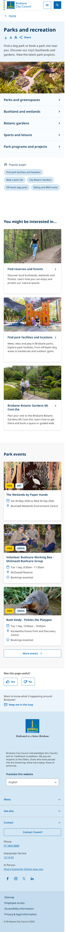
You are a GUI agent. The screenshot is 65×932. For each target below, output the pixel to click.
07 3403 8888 (11, 845)
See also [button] (9, 811)
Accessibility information (19, 908)
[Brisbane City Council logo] (17, 5)
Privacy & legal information (20, 914)
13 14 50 (9, 857)
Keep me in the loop (21, 704)
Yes (13, 681)
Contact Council (32, 832)
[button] (25, 37)
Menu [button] (7, 799)
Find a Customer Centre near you (23, 869)
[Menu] (47, 5)
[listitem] (23, 172)
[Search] (57, 5)
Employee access (14, 903)
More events (30, 653)
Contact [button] (8, 822)
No (30, 681)
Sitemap (9, 897)
